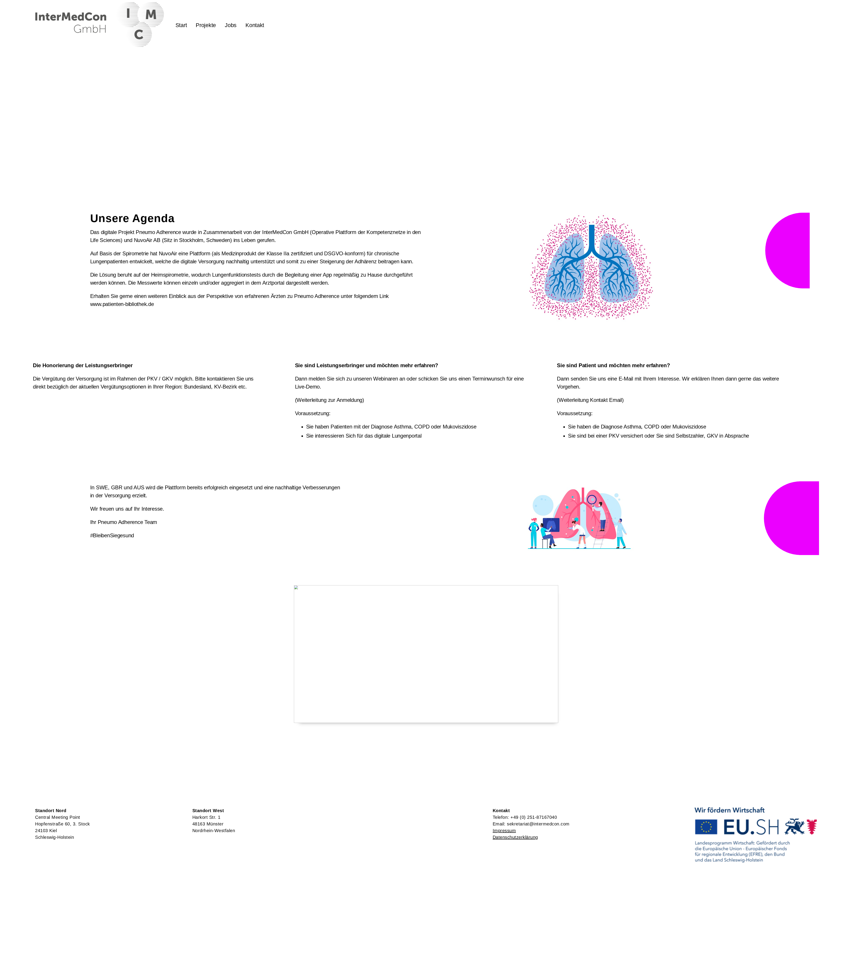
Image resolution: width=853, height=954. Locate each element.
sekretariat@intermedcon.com (538, 823)
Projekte (206, 25)
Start (181, 25)
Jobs (231, 25)
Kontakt (254, 25)
